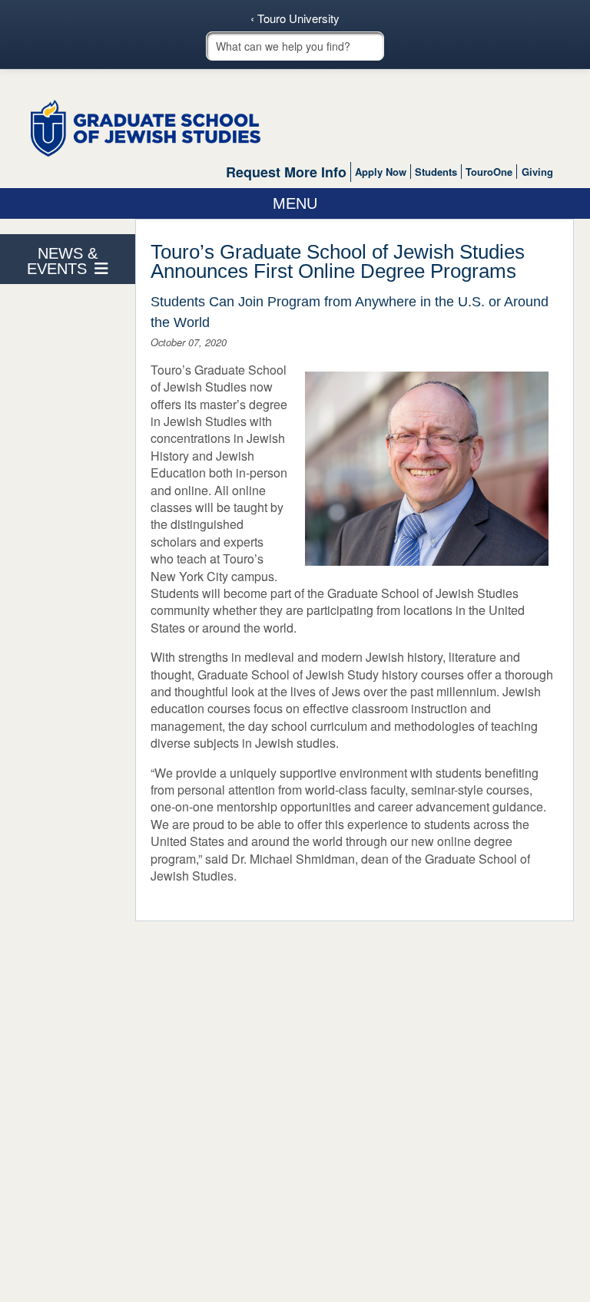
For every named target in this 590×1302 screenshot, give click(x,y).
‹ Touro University (295, 18)
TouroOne (489, 171)
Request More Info (286, 172)
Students (436, 171)
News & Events (62, 261)
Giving (537, 171)
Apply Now (380, 171)
